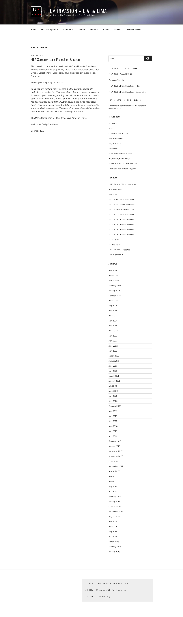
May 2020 (113, 396)
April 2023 (113, 341)
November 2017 (116, 456)
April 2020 (113, 401)
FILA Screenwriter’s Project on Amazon (55, 59)
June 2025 (113, 300)
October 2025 (115, 295)
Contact (81, 29)
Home (33, 29)
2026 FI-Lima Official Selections (122, 184)
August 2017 (114, 471)
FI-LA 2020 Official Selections (122, 204)
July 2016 (113, 521)
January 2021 (114, 381)
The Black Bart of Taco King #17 (122, 168)
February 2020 (115, 406)
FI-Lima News (114, 244)
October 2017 (114, 461)
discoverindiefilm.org (97, 597)
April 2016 (113, 536)
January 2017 (114, 501)
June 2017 (113, 481)
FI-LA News (114, 239)
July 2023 (113, 326)
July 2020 (113, 386)
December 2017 (115, 451)
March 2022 (114, 356)
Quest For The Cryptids (118, 133)
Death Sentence (115, 138)
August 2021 (114, 361)
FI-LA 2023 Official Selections (121, 219)
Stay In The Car (115, 143)
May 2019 (113, 416)
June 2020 (113, 391)
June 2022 (113, 346)
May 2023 (113, 336)
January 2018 (114, 446)
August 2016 (114, 516)
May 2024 (113, 321)
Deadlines (113, 194)
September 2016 (116, 511)
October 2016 (115, 506)
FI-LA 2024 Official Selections (121, 224)
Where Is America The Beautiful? (123, 163)
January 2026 (114, 290)
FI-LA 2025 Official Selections (121, 229)
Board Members (115, 189)
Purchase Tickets (116, 80)
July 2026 (113, 270)
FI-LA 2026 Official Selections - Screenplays (127, 92)
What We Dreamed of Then (120, 153)
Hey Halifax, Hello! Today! (119, 158)
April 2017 (113, 491)
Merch (93, 29)
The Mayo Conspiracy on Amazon (47, 82)
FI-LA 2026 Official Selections (121, 234)
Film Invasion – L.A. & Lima (76, 10)
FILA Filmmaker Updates (119, 250)
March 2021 (114, 376)
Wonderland (114, 148)
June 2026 (113, 275)
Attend (117, 29)
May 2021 (113, 371)
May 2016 (113, 531)
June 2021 (113, 366)
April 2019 (113, 421)
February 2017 (115, 496)
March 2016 (114, 541)
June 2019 (113, 411)
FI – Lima (67, 29)
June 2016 (113, 526)
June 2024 (113, 315)
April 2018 (113, 436)
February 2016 (115, 546)
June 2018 (113, 426)
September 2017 (116, 466)
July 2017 (113, 476)
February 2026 (115, 285)
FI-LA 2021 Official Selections (121, 209)
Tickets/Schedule (133, 29)
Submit (106, 29)
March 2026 (114, 280)
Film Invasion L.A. (116, 255)
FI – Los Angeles (48, 29)
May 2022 (113, 351)
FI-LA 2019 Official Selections (121, 199)
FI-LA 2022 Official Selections (121, 214)
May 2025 (113, 305)
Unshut (112, 128)
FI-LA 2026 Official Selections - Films (124, 86)
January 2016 (114, 552)
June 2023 (113, 331)
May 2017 (113, 486)
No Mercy (113, 123)
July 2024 (113, 311)
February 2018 (115, 441)
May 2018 (113, 431)
